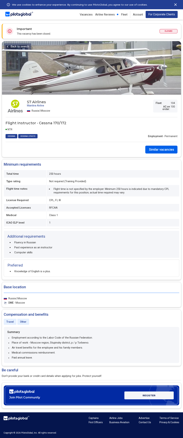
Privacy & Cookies (169, 422)
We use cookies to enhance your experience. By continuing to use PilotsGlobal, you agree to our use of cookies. (79, 4)
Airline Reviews (105, 14)
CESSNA (11, 136)
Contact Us (145, 422)
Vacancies (86, 14)
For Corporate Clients (161, 14)
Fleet (124, 14)
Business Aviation (119, 422)
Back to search (20, 46)
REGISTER (149, 395)
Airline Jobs (116, 418)
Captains (94, 418)
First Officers (96, 422)
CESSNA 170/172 (27, 136)
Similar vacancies (161, 149)
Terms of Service (169, 418)
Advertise (144, 418)
